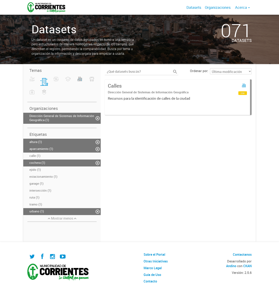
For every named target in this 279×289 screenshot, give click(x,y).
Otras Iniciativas (156, 261)
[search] (175, 71)
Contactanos (242, 254)
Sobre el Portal (154, 254)
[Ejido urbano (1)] (79, 81)
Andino (231, 266)
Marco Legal (153, 268)
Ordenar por (198, 71)
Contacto (150, 281)
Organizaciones (218, 7)
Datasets (193, 7)
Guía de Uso (152, 274)
